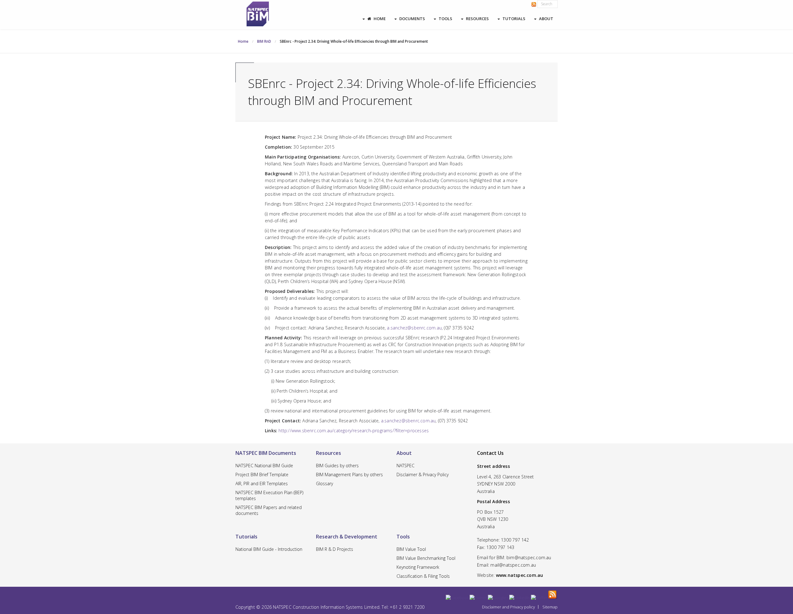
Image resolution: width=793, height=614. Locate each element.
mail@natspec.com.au (513, 565)
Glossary (324, 483)
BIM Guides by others (337, 465)
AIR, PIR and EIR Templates (261, 483)
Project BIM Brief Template (261, 474)
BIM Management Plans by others (349, 474)
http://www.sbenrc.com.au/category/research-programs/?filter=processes (353, 430)
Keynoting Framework (417, 567)
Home (380, 18)
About (546, 18)
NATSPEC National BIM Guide (264, 465)
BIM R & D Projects (334, 549)
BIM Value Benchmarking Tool (425, 558)
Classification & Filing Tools (423, 576)
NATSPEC (405, 465)
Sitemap (550, 607)
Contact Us (490, 453)
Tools (445, 18)
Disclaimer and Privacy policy (508, 607)
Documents (412, 18)
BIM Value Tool (411, 549)
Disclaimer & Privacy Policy (422, 474)
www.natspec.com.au (519, 575)
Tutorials (513, 18)
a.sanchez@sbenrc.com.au (414, 328)
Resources (477, 18)
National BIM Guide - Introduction (268, 549)
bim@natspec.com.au (528, 557)
